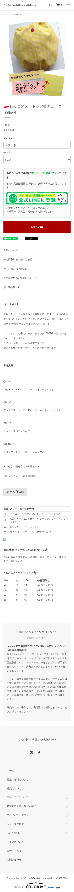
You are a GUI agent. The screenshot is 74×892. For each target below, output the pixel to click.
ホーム (6, 14)
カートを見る (14, 851)
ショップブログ (15, 824)
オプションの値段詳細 (15, 269)
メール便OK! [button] (15, 491)
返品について (10, 250)
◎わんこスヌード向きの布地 (19, 476)
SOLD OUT (37, 227)
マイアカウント (15, 842)
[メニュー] (69, 5)
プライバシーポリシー (19, 815)
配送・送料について (18, 780)
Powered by (19, 887)
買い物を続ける (11, 287)
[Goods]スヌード (19, 14)
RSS (9, 833)
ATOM (17, 833)
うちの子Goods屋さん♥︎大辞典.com (19, 5)
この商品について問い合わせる (20, 278)
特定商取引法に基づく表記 (17, 259)
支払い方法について (18, 797)
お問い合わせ (14, 860)
